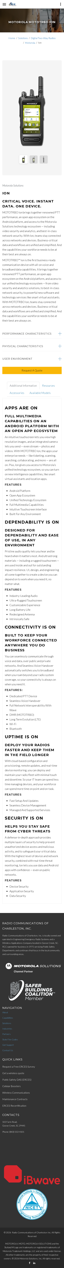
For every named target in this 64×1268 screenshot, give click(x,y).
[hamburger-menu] (4, 4)
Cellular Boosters (11, 1086)
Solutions (23, 38)
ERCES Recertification (14, 1105)
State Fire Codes (10, 1039)
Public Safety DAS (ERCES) (16, 1079)
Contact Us (7, 1050)
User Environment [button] (17, 358)
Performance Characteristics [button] (27, 333)
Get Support (8, 1045)
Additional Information (23, 385)
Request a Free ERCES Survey (18, 1066)
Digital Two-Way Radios (43, 38)
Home (11, 38)
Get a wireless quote (13, 1073)
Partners (6, 1034)
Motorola (30, 42)
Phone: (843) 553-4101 (13, 1131)
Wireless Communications (16, 1092)
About (5, 1012)
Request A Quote (32, 370)
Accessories (17, 393)
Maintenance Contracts (14, 1099)
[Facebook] (29, 1263)
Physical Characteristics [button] (22, 346)
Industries (7, 1028)
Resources (48, 385)
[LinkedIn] (34, 1263)
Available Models (40, 393)
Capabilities (7, 1017)
